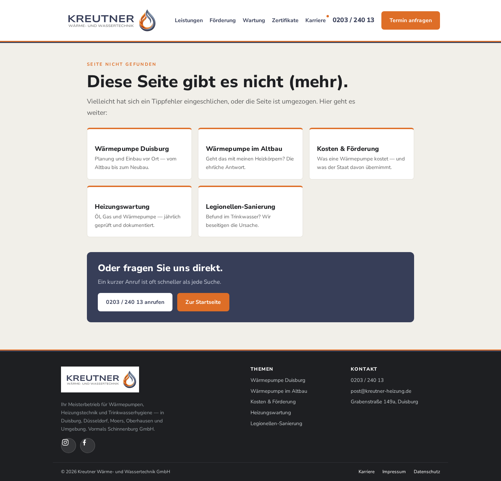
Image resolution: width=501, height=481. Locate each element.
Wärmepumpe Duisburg (277, 380)
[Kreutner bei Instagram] (68, 445)
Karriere (315, 20)
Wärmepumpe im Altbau (278, 391)
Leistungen (189, 20)
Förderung (223, 20)
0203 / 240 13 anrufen (135, 302)
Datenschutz (427, 471)
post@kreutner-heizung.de (381, 391)
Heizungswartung (270, 412)
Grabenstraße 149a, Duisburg (384, 401)
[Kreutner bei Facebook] (87, 445)
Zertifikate (285, 20)
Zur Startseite (203, 302)
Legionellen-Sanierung (276, 423)
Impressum (394, 471)
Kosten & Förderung (273, 401)
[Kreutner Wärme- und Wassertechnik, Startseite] (110, 20)
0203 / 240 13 (353, 20)
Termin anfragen (411, 20)
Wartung (254, 20)
